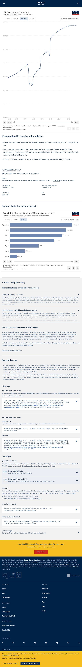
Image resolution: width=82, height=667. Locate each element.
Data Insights (6, 597)
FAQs (75, 567)
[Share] (73, 128)
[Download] (69, 128)
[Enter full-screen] (77, 128)
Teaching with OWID (8, 616)
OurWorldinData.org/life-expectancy (12, 129)
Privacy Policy (16, 658)
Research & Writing (8, 625)
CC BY (24, 129)
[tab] (7, 18)
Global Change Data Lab (32, 560)
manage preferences (29, 658)
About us (45, 588)
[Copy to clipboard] (74, 401)
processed (56, 180)
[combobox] (78, 3)
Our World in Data (41, 3)
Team (43, 602)
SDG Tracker (6, 611)
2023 (76, 122)
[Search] (78, 3)
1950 (9, 122)
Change (70, 219)
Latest (4, 607)
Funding (44, 597)
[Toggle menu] (4, 3)
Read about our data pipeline (11, 350)
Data (3, 593)
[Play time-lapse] (4, 122)
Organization (46, 593)
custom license (64, 564)
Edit (70, 18)
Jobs (43, 606)
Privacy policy (6, 649)
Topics (4, 588)
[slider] (14, 122)
